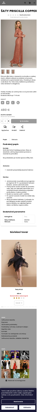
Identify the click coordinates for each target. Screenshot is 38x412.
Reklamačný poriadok (9, 336)
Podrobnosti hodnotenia (19, 17)
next (35, 253)
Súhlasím (27, 407)
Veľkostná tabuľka (8, 320)
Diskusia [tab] (14, 139)
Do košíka (25, 121)
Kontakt (4, 331)
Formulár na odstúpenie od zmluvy (13, 334)
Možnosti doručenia (8, 116)
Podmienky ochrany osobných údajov (14, 327)
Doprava (4, 322)
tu (2, 397)
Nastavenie (18, 402)
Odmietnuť (9, 407)
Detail (18, 303)
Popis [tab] (5, 139)
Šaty (25, 217)
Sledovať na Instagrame (16, 381)
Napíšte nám (6, 329)
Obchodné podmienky (9, 324)
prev (2, 253)
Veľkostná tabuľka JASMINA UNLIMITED (15, 338)
